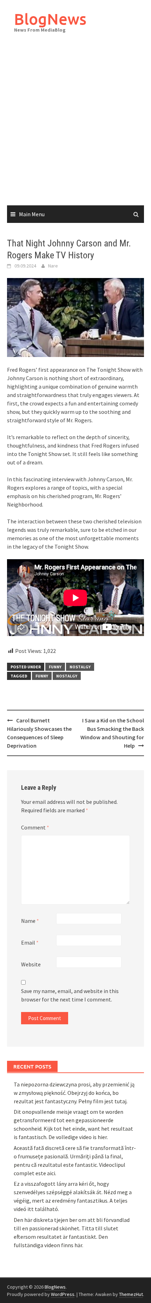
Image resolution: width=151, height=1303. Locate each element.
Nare (53, 266)
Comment (35, 827)
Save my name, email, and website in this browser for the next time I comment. (70, 995)
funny (55, 666)
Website (31, 964)
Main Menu (32, 214)
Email (30, 942)
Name (30, 920)
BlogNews (50, 18)
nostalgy (80, 666)
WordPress (62, 1294)
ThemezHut (131, 1294)
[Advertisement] (75, 126)
